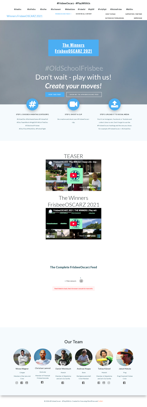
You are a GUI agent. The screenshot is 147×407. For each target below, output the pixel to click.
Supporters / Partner (133, 14)
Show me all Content (84, 14)
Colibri (100, 401)
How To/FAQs (110, 14)
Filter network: (71, 281)
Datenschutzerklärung (114, 18)
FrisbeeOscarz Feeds (62, 14)
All (81, 281)
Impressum (138, 18)
